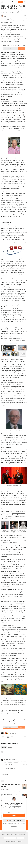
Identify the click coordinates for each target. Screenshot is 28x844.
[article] (14, 788)
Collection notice (22, 834)
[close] (24, 797)
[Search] (25, 781)
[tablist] (6, 747)
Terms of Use (20, 823)
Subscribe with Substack (15, 820)
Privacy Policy (14, 826)
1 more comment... (5, 774)
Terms (16, 834)
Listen (25, 15)
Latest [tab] (6, 781)
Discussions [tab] (11, 781)
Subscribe (20, 1)
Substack (8, 841)
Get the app (20, 838)
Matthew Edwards (11, 515)
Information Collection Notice (16, 824)
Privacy (12, 834)
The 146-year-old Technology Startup (9, 795)
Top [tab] (2, 781)
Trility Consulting (18, 559)
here (24, 714)
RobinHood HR (23, 658)
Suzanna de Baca (7, 759)
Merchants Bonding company (10, 543)
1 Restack (14, 733)
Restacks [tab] (10, 747)
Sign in (25, 1)
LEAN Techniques (18, 546)
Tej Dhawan (7, 789)
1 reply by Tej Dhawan (10, 768)
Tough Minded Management (11, 118)
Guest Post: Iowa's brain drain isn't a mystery (10, 785)
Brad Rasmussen (16, 513)
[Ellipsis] (26, 759)
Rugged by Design (17, 25)
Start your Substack (10, 838)
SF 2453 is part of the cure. (7, 788)
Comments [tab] (4, 747)
